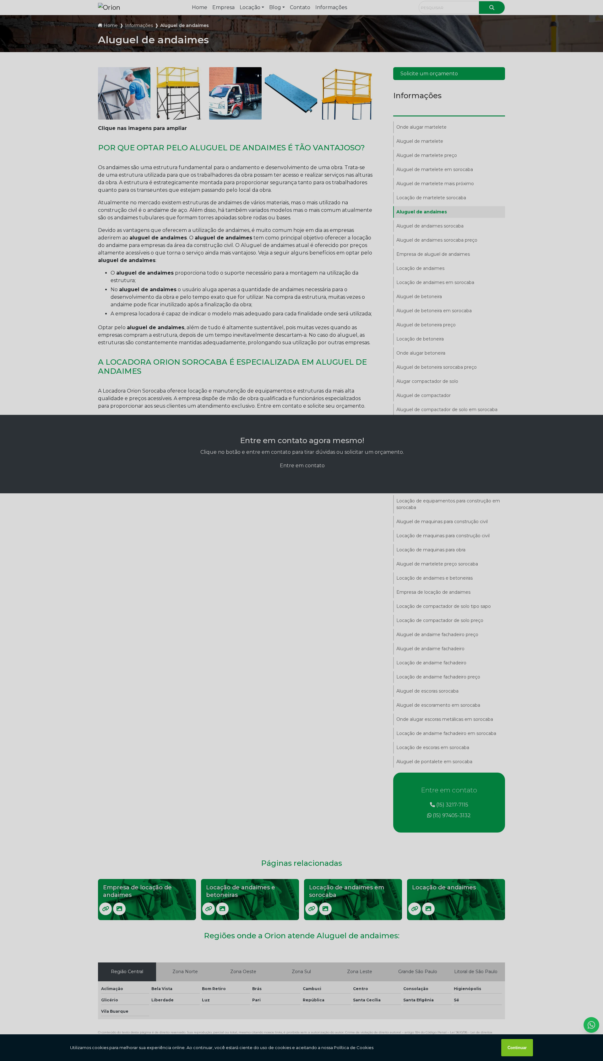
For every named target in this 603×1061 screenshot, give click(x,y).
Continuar (517, 1047)
